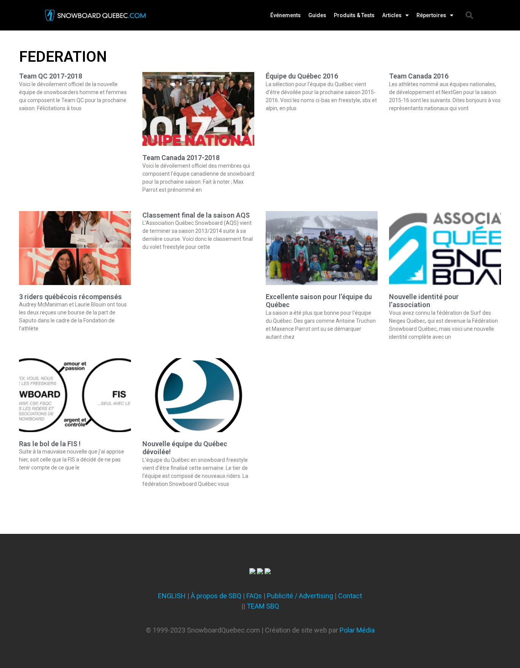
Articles (392, 15)
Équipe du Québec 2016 (302, 76)
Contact (350, 596)
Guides (317, 15)
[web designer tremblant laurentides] (252, 572)
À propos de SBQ (216, 596)
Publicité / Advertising (300, 596)
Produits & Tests (354, 15)
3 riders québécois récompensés (70, 297)
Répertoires (431, 15)
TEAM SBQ (263, 606)
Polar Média (357, 630)
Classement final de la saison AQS (196, 215)
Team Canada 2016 (418, 76)
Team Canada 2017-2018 (181, 158)
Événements (285, 15)
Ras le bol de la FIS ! (50, 444)
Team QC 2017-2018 (50, 76)
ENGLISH (172, 596)
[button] (469, 15)
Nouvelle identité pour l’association (424, 301)
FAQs (254, 596)
